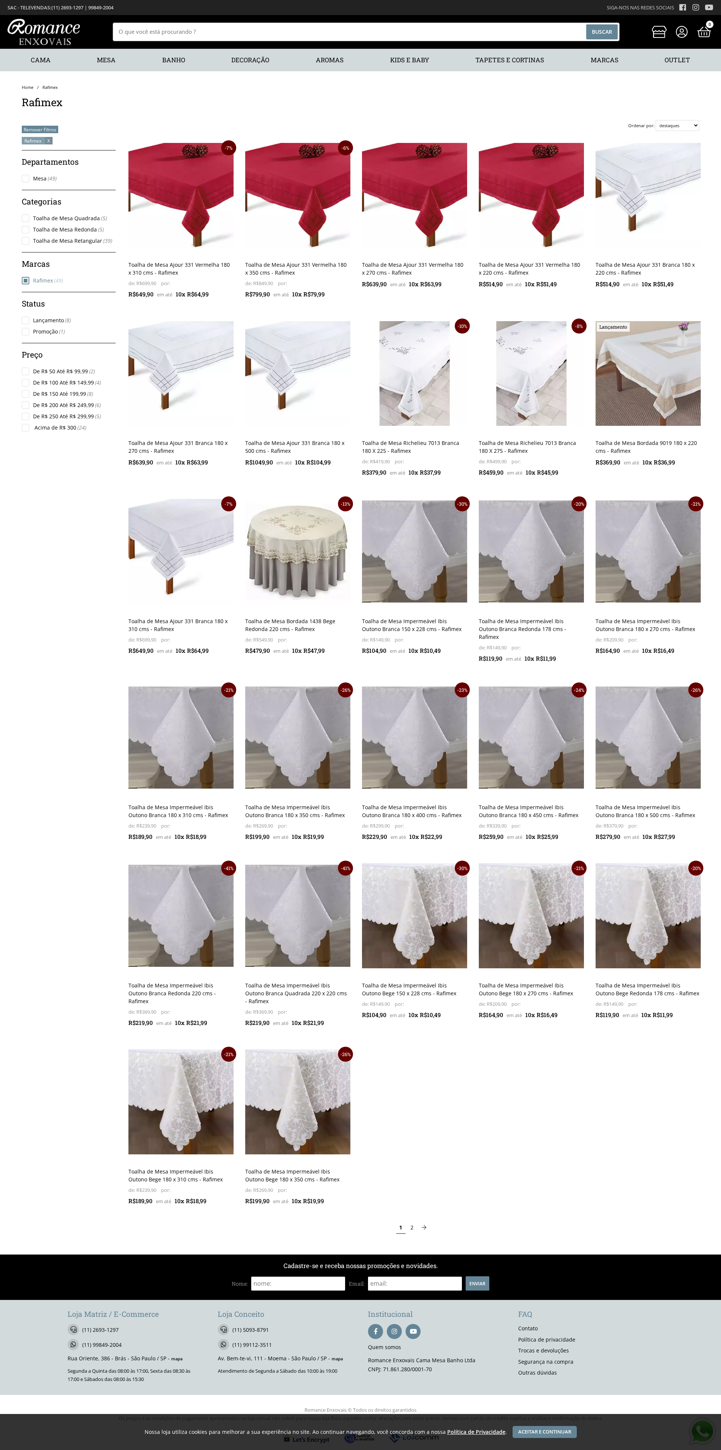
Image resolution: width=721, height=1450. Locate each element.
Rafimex (48, 280)
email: (357, 1283)
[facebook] (375, 1331)
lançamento (613, 327)
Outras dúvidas (537, 1372)
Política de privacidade (546, 1339)
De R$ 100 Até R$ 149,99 (67, 382)
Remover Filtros (40, 129)
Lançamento (52, 320)
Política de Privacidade (476, 1431)
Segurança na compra (545, 1361)
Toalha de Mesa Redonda (68, 229)
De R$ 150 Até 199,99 (63, 393)
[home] (44, 32)
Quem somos (384, 1347)
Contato (528, 1328)
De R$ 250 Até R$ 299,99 (67, 416)
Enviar (477, 1283)
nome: (240, 1283)
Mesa (45, 178)
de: (132, 283)
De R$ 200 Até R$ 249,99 (67, 405)
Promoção (49, 331)
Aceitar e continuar (544, 1432)
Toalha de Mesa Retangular (72, 240)
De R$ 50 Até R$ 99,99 (64, 371)
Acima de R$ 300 (59, 427)
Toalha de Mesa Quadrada (70, 218)
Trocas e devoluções (543, 1350)
